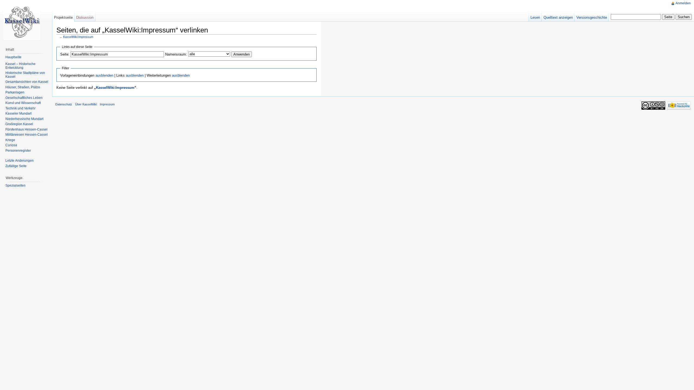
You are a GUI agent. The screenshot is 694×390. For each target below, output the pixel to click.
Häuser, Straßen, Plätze (22, 87)
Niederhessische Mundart (24, 119)
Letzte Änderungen (19, 160)
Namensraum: (176, 54)
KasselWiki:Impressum (78, 36)
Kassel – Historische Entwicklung (20, 66)
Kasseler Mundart (18, 113)
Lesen (535, 17)
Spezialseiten (15, 185)
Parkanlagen (14, 92)
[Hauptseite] (21, 21)
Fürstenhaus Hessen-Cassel (26, 129)
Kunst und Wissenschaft (23, 103)
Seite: (64, 54)
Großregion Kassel (19, 124)
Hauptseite (13, 57)
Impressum (107, 104)
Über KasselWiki (86, 104)
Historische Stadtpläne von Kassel (25, 75)
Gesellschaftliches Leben (24, 98)
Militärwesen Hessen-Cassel (26, 134)
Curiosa (11, 145)
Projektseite (63, 17)
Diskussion (85, 17)
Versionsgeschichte (591, 17)
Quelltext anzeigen (558, 17)
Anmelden (683, 3)
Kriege (10, 140)
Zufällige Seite (16, 166)
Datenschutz (63, 104)
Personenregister (18, 150)
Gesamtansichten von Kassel (26, 82)
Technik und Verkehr (20, 108)
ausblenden (104, 75)
